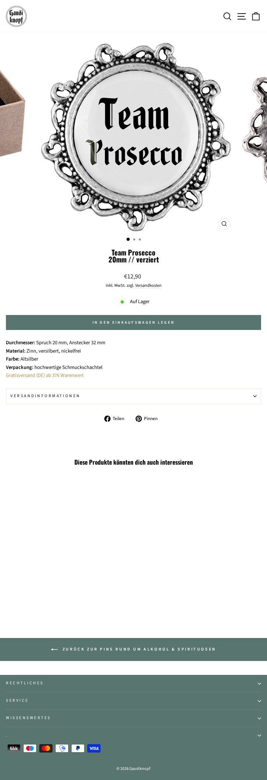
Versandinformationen (45, 396)
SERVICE (17, 700)
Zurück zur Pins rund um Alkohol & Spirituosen (138, 649)
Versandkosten (148, 285)
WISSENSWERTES (28, 718)
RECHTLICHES (25, 683)
